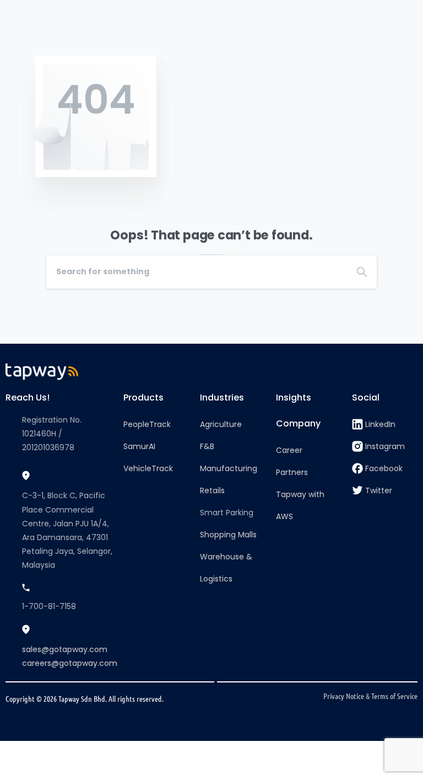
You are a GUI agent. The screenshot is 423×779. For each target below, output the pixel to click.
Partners (292, 472)
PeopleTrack (147, 424)
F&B (207, 446)
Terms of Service (394, 696)
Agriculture (221, 424)
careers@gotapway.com (69, 663)
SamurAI (139, 446)
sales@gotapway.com (64, 649)
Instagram (385, 446)
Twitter (378, 490)
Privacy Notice (343, 696)
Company (298, 423)
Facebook (384, 468)
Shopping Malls (228, 534)
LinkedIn (380, 424)
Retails (212, 490)
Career (289, 450)
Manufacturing (228, 468)
